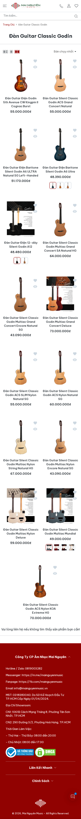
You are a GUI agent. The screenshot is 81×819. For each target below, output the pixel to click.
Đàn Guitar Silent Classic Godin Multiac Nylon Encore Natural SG (60, 464)
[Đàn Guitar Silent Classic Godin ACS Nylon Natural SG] (60, 368)
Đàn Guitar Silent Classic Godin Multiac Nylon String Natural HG (20, 464)
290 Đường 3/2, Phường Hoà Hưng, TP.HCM (41, 722)
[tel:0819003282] (61, 6)
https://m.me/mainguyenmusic (42, 675)
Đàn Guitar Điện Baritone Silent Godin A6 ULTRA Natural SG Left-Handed (20, 171)
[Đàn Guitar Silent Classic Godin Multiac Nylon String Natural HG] (21, 437)
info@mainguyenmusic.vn (31, 688)
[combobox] (41, 15)
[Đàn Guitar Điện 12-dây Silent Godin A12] (21, 219)
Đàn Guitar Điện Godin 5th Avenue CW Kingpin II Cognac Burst (20, 102)
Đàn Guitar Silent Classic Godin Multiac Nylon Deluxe (20, 533)
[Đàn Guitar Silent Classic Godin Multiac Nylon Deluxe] (21, 506)
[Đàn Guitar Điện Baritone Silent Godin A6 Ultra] (60, 144)
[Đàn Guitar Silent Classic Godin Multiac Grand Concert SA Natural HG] (60, 219)
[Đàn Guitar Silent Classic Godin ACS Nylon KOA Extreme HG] (40, 581)
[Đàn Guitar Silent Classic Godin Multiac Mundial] (60, 506)
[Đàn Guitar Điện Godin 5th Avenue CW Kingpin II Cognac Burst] (21, 75)
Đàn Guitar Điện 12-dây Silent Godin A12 (20, 244)
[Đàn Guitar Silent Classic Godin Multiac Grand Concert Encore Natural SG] (21, 294)
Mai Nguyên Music (32, 813)
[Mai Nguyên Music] (25, 6)
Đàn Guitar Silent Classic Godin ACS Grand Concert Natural (60, 102)
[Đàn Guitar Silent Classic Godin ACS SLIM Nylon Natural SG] (21, 368)
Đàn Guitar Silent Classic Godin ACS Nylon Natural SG (60, 395)
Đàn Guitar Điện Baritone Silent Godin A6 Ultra (60, 169)
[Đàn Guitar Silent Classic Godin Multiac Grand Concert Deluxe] (60, 294)
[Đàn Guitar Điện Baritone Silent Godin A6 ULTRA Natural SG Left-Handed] (21, 144)
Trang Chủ (9, 24)
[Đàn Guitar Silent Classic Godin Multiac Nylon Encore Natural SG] (60, 437)
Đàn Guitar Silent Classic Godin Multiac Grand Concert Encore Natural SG (20, 323)
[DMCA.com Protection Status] (45, 752)
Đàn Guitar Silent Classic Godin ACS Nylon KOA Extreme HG (40, 608)
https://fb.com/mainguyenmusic (41, 681)
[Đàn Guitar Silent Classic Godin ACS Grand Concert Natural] (60, 75)
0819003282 (33, 668)
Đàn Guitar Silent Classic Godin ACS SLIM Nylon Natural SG (20, 395)
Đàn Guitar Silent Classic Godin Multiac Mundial (60, 531)
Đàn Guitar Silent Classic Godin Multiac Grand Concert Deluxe (60, 321)
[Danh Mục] (5, 6)
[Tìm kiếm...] (75, 16)
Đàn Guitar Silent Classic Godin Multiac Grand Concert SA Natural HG (60, 246)
